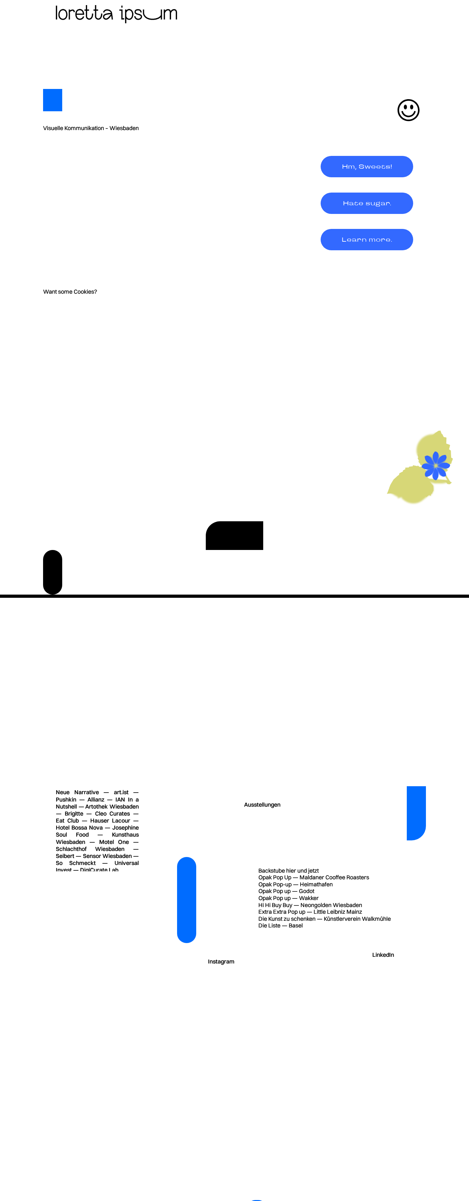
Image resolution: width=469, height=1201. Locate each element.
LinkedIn (383, 954)
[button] (367, 166)
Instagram (221, 961)
